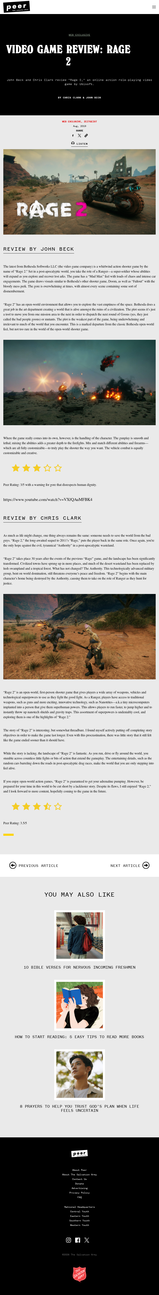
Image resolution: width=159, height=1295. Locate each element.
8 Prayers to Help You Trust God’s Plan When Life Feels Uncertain (79, 1108)
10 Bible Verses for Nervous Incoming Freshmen (79, 967)
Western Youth (79, 1225)
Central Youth (79, 1211)
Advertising (80, 1188)
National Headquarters (79, 1207)
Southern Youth (79, 1220)
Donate (79, 1183)
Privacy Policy (79, 1192)
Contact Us (79, 1179)
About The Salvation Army (79, 1174)
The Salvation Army (79, 1274)
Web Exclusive (79, 35)
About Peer (79, 1170)
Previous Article (38, 866)
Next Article (125, 866)
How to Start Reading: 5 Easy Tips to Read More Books (79, 1037)
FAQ (79, 1197)
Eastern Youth (79, 1216)
